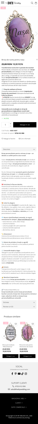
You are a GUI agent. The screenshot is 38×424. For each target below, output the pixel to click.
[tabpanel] (19, 31)
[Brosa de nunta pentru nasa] (19, 31)
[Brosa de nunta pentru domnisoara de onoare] (27, 332)
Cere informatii (25, 139)
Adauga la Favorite (9, 139)
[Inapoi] (36, 59)
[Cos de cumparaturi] (36, 3)
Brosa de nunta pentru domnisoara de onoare (26, 346)
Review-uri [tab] (8, 306)
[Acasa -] (13, 3)
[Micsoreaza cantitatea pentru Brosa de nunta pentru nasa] (10, 126)
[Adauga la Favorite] (16, 324)
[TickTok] (22, 374)
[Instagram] (25, 374)
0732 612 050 (20, 386)
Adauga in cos (25, 125)
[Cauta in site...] (32, 3)
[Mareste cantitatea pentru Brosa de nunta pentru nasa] (10, 123)
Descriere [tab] (6, 149)
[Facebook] (12, 374)
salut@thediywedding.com (20, 389)
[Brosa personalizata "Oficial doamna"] (10, 332)
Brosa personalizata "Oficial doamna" (8, 346)
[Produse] (3, 3)
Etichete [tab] (6, 302)
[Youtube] (19, 374)
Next (36, 34)
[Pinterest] (15, 374)
